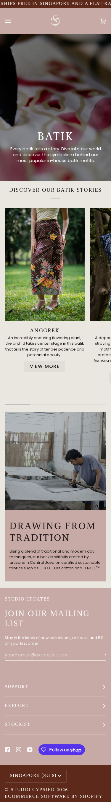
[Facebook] (7, 749)
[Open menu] (13, 21)
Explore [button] (17, 705)
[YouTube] (30, 749)
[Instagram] (18, 749)
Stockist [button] (17, 724)
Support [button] (16, 687)
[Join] (98, 654)
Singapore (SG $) (33, 775)
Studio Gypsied (33, 790)
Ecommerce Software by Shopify (54, 796)
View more (45, 366)
